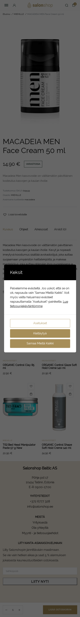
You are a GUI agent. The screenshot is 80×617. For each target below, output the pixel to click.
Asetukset (40, 323)
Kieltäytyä (40, 333)
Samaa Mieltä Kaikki (40, 343)
